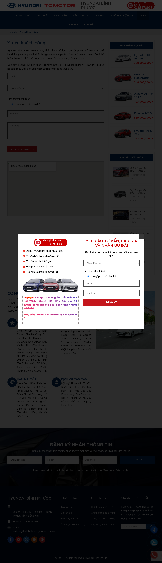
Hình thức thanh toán (94, 271)
